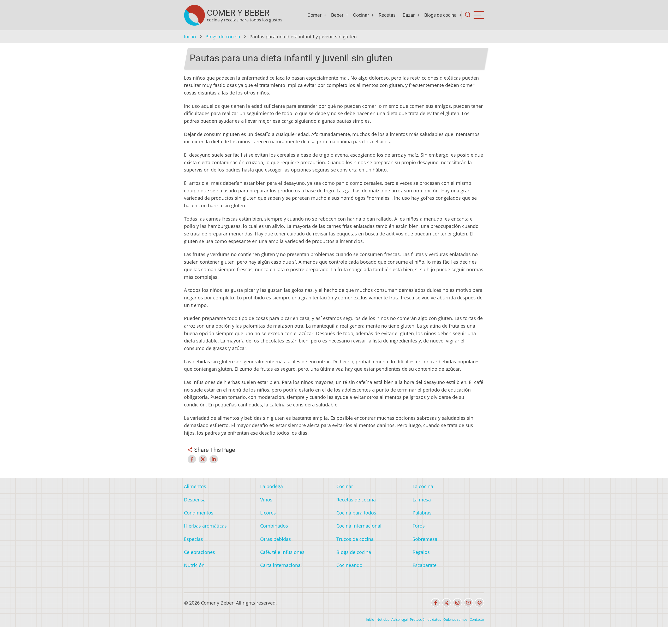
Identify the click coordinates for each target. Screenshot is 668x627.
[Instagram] (457, 602)
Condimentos (198, 513)
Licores (268, 513)
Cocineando (349, 565)
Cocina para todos (356, 513)
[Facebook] (435, 602)
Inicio (190, 36)
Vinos (266, 499)
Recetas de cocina (356, 499)
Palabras (422, 513)
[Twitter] (446, 602)
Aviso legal (399, 619)
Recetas (387, 15)
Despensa (195, 499)
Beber (337, 15)
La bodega (271, 486)
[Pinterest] (479, 602)
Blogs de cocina (440, 15)
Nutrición (194, 565)
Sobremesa (425, 539)
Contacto (477, 619)
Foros (419, 526)
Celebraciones (199, 552)
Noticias (383, 619)
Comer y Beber (238, 13)
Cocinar (361, 15)
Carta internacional (281, 565)
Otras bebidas (275, 539)
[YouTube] (468, 602)
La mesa (422, 499)
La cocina (423, 486)
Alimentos (195, 486)
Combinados (274, 526)
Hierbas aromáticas (205, 526)
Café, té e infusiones (282, 552)
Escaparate (425, 565)
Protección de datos (425, 619)
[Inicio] (194, 15)
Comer (314, 15)
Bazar (409, 15)
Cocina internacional (358, 526)
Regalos (421, 552)
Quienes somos (455, 619)
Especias (193, 539)
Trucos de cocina (355, 539)
